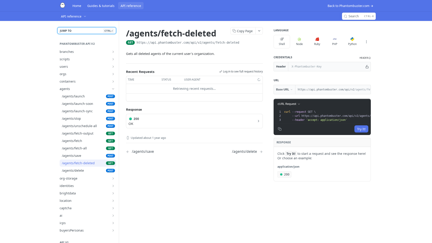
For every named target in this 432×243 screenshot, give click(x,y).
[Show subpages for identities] (113, 186)
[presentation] (339, 116)
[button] (365, 58)
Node (299, 44)
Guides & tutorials (101, 6)
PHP (334, 44)
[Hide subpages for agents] (113, 89)
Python (352, 44)
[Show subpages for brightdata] (113, 193)
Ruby (317, 44)
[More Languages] (366, 41)
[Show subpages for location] (113, 200)
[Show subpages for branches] (113, 52)
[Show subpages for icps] (113, 223)
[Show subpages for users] (113, 66)
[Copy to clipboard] (243, 43)
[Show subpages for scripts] (113, 59)
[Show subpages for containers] (113, 81)
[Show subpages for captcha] (113, 208)
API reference (131, 6)
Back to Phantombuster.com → (350, 6)
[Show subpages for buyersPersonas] (113, 230)
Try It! (361, 129)
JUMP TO (86, 31)
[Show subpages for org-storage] (113, 178)
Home (76, 6)
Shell (282, 44)
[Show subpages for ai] (113, 215)
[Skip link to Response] (123, 109)
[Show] (367, 66)
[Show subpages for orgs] (113, 74)
